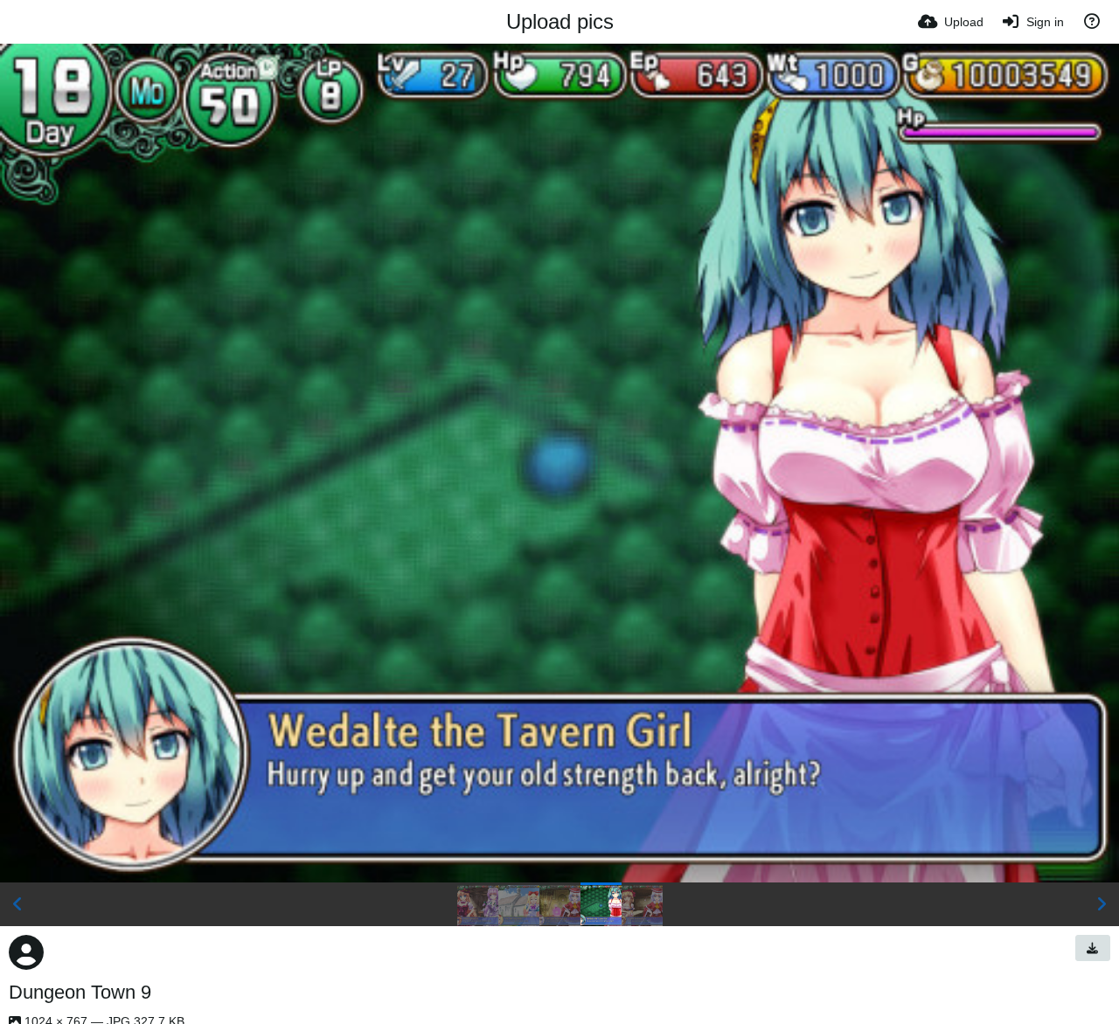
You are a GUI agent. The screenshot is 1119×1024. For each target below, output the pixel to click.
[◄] (17, 904)
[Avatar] (26, 952)
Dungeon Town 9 (80, 992)
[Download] (1092, 948)
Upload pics (560, 21)
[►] (1101, 904)
